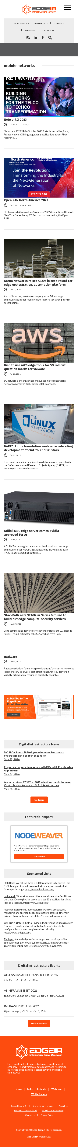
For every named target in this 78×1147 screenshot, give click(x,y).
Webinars (56, 1089)
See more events (39, 1023)
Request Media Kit (18, 1106)
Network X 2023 (15, 119)
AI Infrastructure (21, 23)
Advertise (63, 1106)
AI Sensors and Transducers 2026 (31, 977)
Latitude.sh (10, 896)
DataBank (9, 883)
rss (28, 37)
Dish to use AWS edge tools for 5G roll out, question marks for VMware (35, 367)
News (19, 1089)
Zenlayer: (9, 939)
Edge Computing (47, 30)
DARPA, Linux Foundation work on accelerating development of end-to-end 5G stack (38, 448)
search (50, 37)
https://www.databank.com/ (39, 889)
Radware (10, 657)
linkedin (35, 37)
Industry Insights (36, 1089)
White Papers (39, 1094)
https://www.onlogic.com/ (17, 932)
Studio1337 (46, 1137)
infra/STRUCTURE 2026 (25, 1008)
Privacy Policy (47, 1115)
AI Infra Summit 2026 (34, 993)
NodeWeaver (11, 909)
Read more (39, 800)
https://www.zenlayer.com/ (48, 945)
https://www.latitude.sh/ (36, 902)
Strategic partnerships (43, 1106)
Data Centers (29, 30)
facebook (42, 37)
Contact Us (30, 1115)
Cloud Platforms (41, 23)
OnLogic (8, 923)
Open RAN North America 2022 (26, 200)
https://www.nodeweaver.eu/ (50, 916)
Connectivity (58, 23)
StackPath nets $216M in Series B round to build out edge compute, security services (35, 617)
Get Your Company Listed (25, 1110)
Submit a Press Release (52, 1110)
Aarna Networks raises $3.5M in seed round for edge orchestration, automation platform (38, 282)
